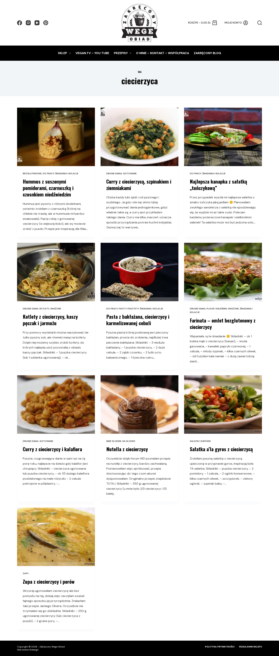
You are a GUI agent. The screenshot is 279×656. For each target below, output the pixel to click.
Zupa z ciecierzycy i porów (49, 581)
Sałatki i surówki (200, 441)
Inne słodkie (113, 441)
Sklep (62, 53)
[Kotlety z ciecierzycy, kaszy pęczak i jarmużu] (56, 272)
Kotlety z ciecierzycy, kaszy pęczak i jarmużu (50, 320)
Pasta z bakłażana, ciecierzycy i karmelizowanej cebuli (137, 320)
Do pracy (48, 173)
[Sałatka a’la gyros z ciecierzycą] (223, 404)
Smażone (55, 308)
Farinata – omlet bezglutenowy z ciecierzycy (222, 323)
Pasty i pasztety (129, 308)
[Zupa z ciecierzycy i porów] (56, 537)
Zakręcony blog (207, 53)
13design (34, 649)
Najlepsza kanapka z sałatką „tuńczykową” (218, 185)
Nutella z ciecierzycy (127, 449)
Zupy (26, 573)
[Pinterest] (45, 22)
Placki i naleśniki (216, 308)
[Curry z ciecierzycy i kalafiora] (56, 404)
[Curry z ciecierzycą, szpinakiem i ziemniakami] (139, 137)
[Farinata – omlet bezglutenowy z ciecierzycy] (223, 272)
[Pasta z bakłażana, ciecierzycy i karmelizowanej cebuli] (139, 272)
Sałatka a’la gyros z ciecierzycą (221, 449)
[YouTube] (37, 22)
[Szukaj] (259, 22)
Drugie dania (114, 173)
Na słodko (128, 441)
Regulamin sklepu (250, 646)
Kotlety (44, 308)
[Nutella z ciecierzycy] (139, 404)
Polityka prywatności (219, 646)
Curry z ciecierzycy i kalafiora (52, 449)
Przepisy (121, 53)
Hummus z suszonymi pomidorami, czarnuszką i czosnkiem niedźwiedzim (48, 188)
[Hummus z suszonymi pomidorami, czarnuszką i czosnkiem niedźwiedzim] (56, 137)
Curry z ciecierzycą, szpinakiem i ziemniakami (138, 185)
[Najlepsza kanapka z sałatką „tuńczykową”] (223, 137)
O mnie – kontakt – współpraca (162, 53)
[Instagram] (28, 22)
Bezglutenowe (32, 173)
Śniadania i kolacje (66, 173)
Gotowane (130, 173)
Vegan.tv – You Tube (92, 53)
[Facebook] (19, 22)
